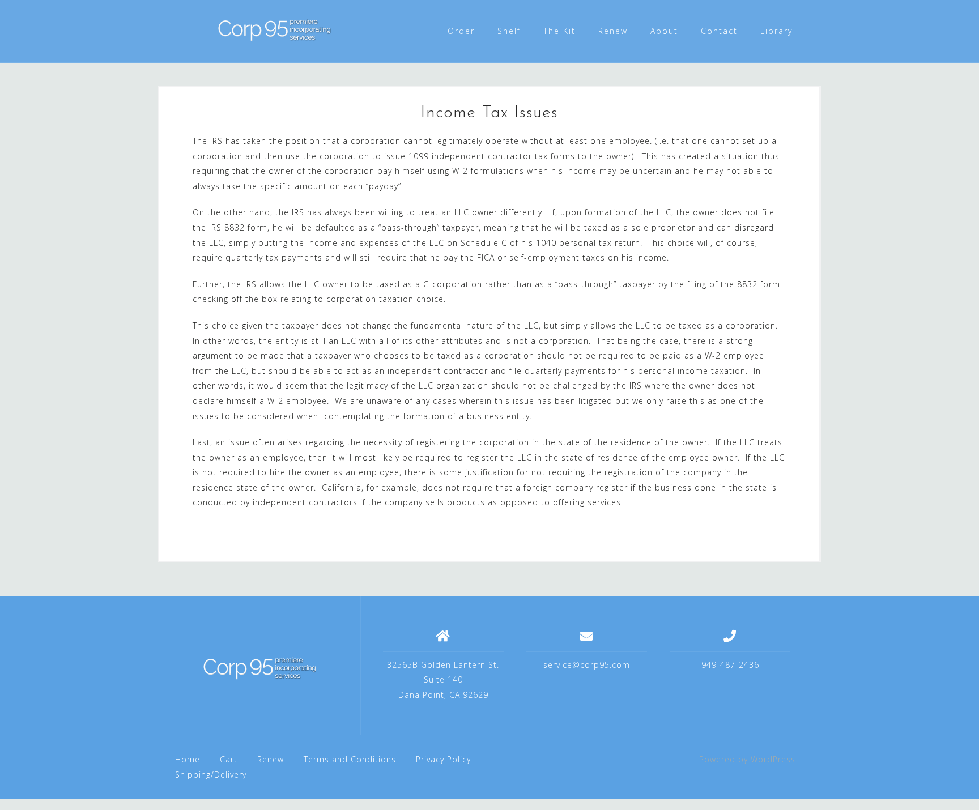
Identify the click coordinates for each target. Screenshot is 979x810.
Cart (228, 759)
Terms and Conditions (350, 759)
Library (776, 30)
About (664, 30)
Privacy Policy (443, 759)
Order (461, 30)
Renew (613, 30)
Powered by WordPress (747, 759)
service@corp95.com (586, 664)
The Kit (559, 30)
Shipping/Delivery (210, 774)
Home (187, 759)
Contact (719, 30)
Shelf (509, 30)
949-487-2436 (730, 664)
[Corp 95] (259, 669)
